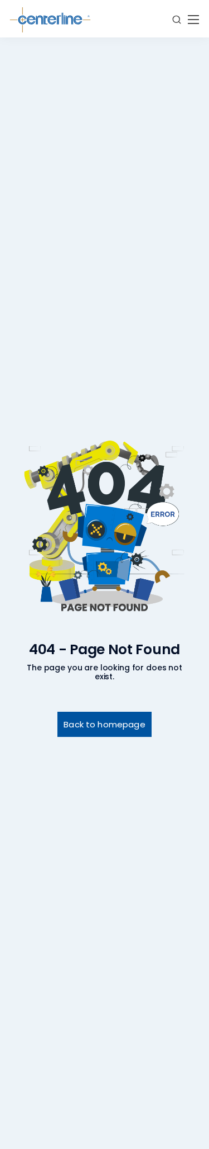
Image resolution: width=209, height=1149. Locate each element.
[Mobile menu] (193, 20)
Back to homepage (104, 724)
